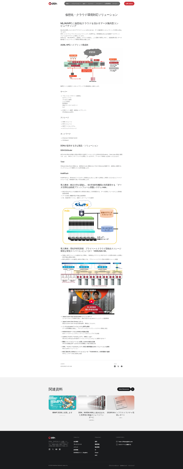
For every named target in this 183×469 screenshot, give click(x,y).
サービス (115, 3)
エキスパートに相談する (124, 444)
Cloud (96, 452)
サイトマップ (131, 465)
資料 (96, 441)
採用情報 (76, 449)
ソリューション (76, 3)
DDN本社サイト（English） (81, 452)
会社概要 (76, 441)
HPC (96, 455)
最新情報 (97, 444)
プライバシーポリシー (114, 465)
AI (95, 449)
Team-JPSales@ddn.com (125, 441)
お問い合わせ (129, 3)
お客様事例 (108, 3)
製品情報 (97, 447)
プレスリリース (78, 444)
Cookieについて (123, 465)
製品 (67, 3)
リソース (90, 3)
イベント (76, 447)
